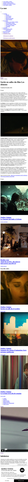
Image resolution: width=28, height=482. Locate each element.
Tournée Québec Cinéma (8, 2)
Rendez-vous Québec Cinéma (9, 3)
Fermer (2, 406)
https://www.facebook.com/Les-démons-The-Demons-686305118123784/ (14, 176)
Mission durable (6, 402)
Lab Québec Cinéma (7, 5)
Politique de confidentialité (8, 403)
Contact (4, 398)
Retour (2, 77)
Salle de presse (6, 400)
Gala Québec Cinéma (7, 1)
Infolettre (5, 399)
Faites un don (6, 404)
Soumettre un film (6, 33)
